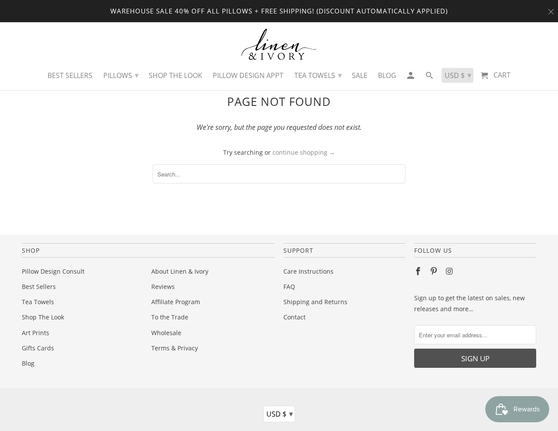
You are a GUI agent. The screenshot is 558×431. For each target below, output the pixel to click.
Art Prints (35, 333)
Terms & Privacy (174, 348)
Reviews (163, 286)
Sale (359, 75)
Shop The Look (43, 317)
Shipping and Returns (315, 302)
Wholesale (166, 333)
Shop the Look (175, 75)
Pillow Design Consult (53, 271)
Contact (294, 317)
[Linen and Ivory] (279, 44)
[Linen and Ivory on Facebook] (419, 271)
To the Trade (169, 317)
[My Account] (410, 77)
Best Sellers (39, 286)
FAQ (289, 286)
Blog (28, 363)
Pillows (121, 75)
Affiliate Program (175, 302)
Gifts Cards (38, 348)
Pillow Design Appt (248, 75)
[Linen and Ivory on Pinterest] (434, 271)
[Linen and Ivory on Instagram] (450, 271)
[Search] (430, 77)
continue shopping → (303, 152)
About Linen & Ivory (179, 271)
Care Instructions (308, 271)
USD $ (279, 413)
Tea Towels (38, 302)
